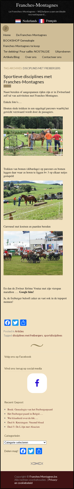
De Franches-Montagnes (31, 35)
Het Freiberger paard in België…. (25, 413)
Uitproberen (62, 51)
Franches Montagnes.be (43, 476)
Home (7, 35)
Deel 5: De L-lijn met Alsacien (23, 426)
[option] (48, 21)
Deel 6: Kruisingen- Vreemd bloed (25, 422)
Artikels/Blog (11, 57)
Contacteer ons (52, 57)
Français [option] (51, 20)
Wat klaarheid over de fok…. (22, 418)
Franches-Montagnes (37, 5)
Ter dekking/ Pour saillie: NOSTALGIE (26, 51)
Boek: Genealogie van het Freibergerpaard (30, 409)
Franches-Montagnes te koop (21, 46)
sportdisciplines (53, 335)
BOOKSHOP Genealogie (18, 40)
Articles (19, 331)
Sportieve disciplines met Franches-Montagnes (28, 79)
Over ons (31, 57)
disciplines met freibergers (28, 335)
